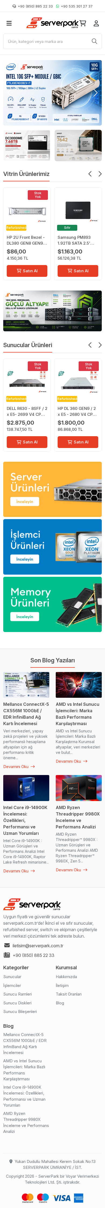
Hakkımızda (66, 976)
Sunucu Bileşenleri (20, 1011)
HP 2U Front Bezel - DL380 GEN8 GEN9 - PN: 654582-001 (26, 240)
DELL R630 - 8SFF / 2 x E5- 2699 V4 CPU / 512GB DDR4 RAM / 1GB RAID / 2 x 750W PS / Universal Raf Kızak (27, 411)
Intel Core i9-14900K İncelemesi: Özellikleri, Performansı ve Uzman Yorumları (24, 1096)
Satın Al (30, 270)
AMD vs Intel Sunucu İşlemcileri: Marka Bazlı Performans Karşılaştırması (24, 1070)
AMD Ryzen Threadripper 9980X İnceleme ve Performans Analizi (26, 1122)
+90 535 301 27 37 (77, 6)
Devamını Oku (16, 766)
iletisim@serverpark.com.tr (38, 945)
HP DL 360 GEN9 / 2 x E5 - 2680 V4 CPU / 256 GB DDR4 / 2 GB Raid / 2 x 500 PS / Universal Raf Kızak (78, 411)
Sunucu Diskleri (17, 1002)
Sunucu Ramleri (17, 994)
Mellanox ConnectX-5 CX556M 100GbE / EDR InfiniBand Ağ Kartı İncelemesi (25, 1043)
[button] (9, 93)
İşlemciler (12, 985)
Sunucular (12, 976)
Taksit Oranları (69, 994)
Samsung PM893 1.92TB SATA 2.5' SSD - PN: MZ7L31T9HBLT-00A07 (74, 240)
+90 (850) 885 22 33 (35, 6)
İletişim (62, 985)
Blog (60, 1002)
